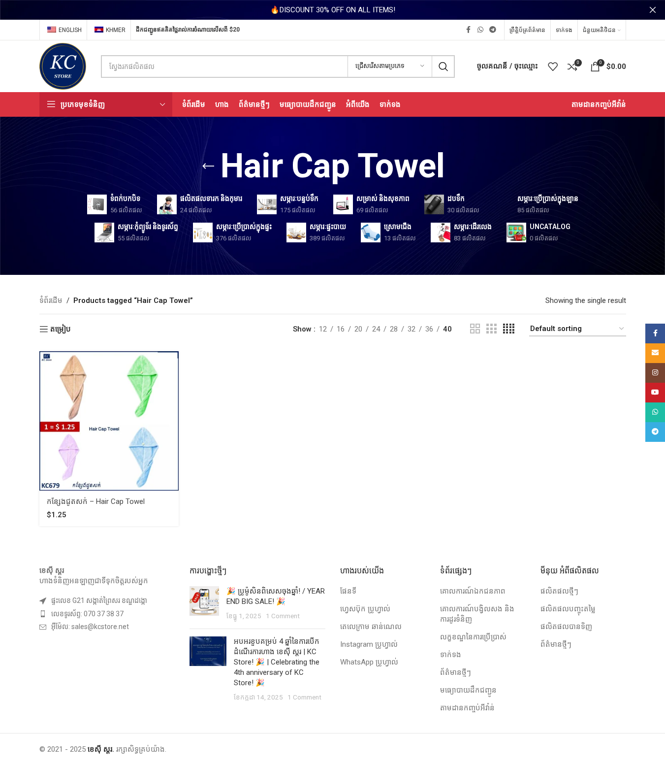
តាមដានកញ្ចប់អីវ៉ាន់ (467, 707)
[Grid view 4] (508, 329)
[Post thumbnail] (204, 603)
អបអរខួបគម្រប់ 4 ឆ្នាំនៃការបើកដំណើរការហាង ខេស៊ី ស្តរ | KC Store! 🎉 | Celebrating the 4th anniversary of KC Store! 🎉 (276, 662)
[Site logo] (62, 65)
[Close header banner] (652, 10)
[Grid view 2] (475, 329)
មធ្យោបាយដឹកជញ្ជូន (468, 690)
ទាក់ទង (450, 654)
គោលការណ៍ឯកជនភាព (473, 591)
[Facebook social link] (469, 29)
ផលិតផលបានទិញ (566, 626)
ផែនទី (348, 591)
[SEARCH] (443, 66)
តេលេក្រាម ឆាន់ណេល (371, 626)
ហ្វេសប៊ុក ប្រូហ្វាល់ (365, 608)
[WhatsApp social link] (480, 29)
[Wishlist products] (553, 66)
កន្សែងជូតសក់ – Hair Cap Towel (96, 501)
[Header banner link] (332, 10)
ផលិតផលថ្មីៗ (559, 591)
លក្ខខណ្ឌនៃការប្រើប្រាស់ (473, 636)
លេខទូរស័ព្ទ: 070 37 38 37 (87, 614)
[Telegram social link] (492, 29)
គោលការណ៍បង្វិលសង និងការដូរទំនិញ (477, 614)
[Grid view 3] (491, 329)
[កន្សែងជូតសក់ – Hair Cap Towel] (109, 421)
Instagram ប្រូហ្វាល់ (369, 644)
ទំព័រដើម (51, 300)
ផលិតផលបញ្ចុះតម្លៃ (568, 608)
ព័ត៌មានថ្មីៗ (455, 672)
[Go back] (208, 166)
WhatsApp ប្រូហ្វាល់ (369, 662)
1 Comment (283, 616)
